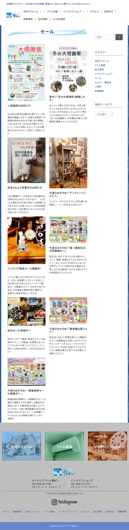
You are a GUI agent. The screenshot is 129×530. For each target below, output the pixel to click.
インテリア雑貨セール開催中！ (24, 268)
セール (98, 78)
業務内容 (17, 512)
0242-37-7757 (83, 484)
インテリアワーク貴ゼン (68, 526)
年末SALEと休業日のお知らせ (25, 187)
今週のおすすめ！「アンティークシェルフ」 (67, 194)
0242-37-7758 (44, 484)
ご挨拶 (98, 86)
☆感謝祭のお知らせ (19, 105)
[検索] (119, 37)
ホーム (6, 512)
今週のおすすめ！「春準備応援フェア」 (68, 330)
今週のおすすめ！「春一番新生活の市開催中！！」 (67, 249)
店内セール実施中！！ (19, 330)
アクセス (94, 11)
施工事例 (99, 69)
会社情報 (42, 19)
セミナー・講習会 (103, 82)
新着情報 (28, 19)
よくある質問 (59, 19)
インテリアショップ (72, 11)
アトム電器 (52, 11)
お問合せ (108, 11)
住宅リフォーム (30, 11)
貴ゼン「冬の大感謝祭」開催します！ (67, 98)
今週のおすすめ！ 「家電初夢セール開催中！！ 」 (26, 392)
